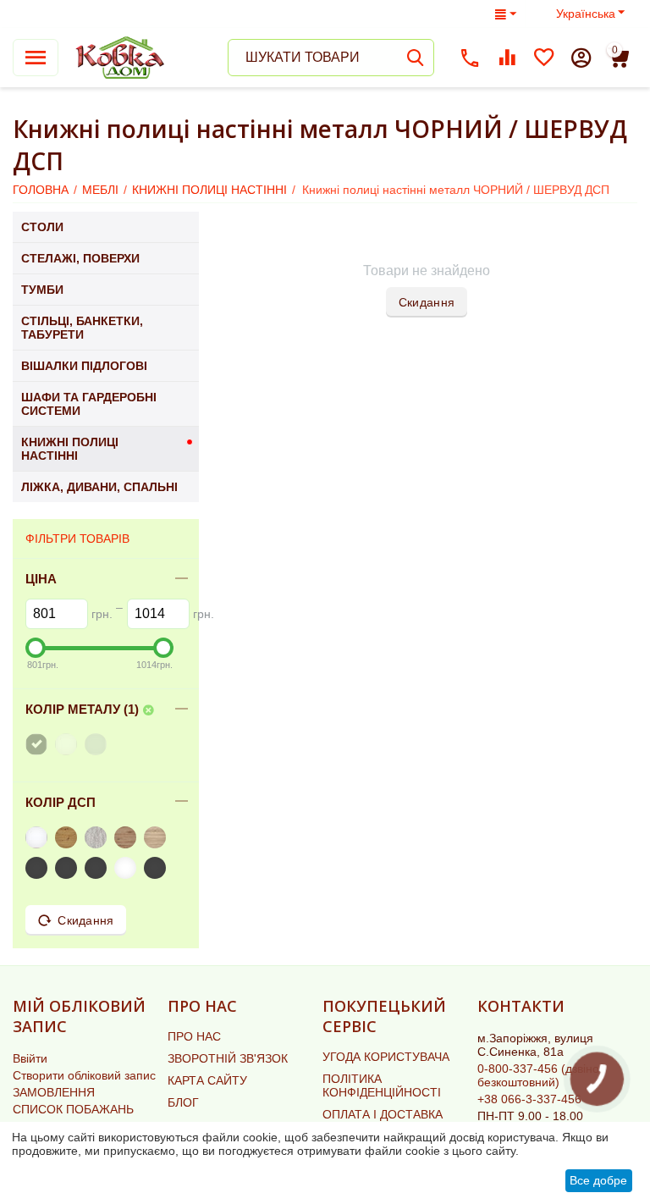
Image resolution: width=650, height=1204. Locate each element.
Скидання (426, 302)
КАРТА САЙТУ (207, 1080)
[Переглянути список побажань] (544, 57)
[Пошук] (415, 57)
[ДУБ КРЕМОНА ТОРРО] (127, 868)
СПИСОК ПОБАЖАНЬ (73, 1109)
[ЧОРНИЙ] (38, 744)
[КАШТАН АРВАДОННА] (38, 868)
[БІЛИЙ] (68, 744)
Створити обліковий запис (84, 1075)
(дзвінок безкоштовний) (540, 1075)
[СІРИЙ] (98, 744)
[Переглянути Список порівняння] (507, 57)
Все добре (598, 1180)
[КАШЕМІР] (68, 868)
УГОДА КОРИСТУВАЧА (385, 1056)
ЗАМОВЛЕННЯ (54, 1092)
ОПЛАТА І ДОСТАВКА (382, 1114)
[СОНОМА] (157, 837)
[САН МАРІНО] (127, 837)
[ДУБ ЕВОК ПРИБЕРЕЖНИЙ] (98, 868)
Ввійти (30, 1058)
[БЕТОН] (98, 837)
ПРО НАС (194, 1036)
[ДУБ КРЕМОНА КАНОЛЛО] (157, 868)
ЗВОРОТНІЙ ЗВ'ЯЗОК (228, 1058)
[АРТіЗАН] (68, 837)
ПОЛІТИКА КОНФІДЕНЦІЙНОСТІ (381, 1085)
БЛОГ (183, 1102)
